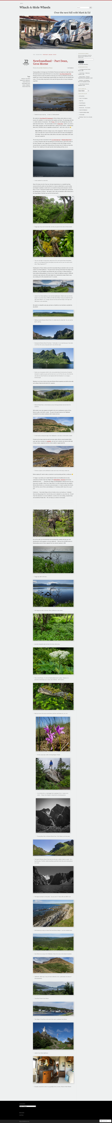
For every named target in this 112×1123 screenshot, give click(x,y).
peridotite (49, 441)
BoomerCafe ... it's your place (84, 107)
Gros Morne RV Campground (46, 118)
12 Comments (71, 67)
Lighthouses (27, 80)
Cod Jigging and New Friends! (84, 69)
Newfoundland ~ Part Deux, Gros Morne (50, 62)
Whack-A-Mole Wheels (34, 7)
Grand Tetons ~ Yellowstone (84, 73)
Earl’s (53, 121)
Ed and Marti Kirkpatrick (42, 67)
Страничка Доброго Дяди (84, 112)
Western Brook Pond (26, 86)
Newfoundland (24, 83)
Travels (50, 67)
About (21, 3)
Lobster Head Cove (26, 81)
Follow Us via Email (84, 53)
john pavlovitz (81, 96)
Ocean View (60, 123)
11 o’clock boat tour (56, 139)
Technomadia (81, 114)
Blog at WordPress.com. (24, 1121)
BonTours (23, 78)
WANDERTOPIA (82, 105)
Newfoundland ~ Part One (59, 479)
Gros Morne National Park (65, 73)
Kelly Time (81, 100)
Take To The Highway (83, 98)
